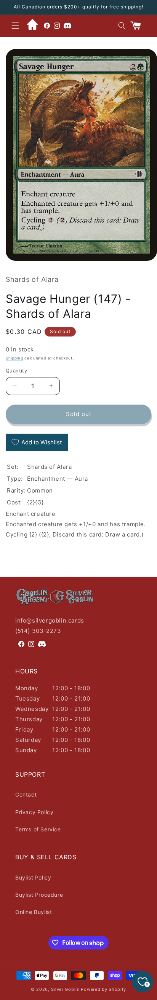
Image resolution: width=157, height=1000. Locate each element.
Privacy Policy (34, 812)
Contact (26, 794)
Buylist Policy (33, 877)
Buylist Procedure (39, 894)
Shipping (14, 358)
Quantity (16, 370)
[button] (15, 25)
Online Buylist (33, 912)
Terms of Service (38, 829)
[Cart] (138, 25)
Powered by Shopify (103, 989)
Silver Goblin (65, 989)
